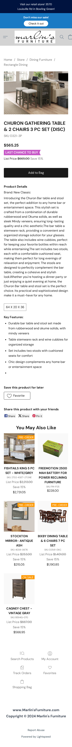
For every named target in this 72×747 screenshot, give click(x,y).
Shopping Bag (22, 687)
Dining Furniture (41, 60)
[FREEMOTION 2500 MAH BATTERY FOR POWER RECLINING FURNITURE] (53, 448)
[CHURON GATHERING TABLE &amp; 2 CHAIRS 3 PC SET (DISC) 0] (36, 92)
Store (21, 60)
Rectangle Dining (16, 65)
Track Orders (22, 673)
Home (8, 60)
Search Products (22, 659)
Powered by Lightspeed (36, 736)
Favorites (49, 673)
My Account (49, 659)
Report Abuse (36, 730)
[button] (36, 23)
